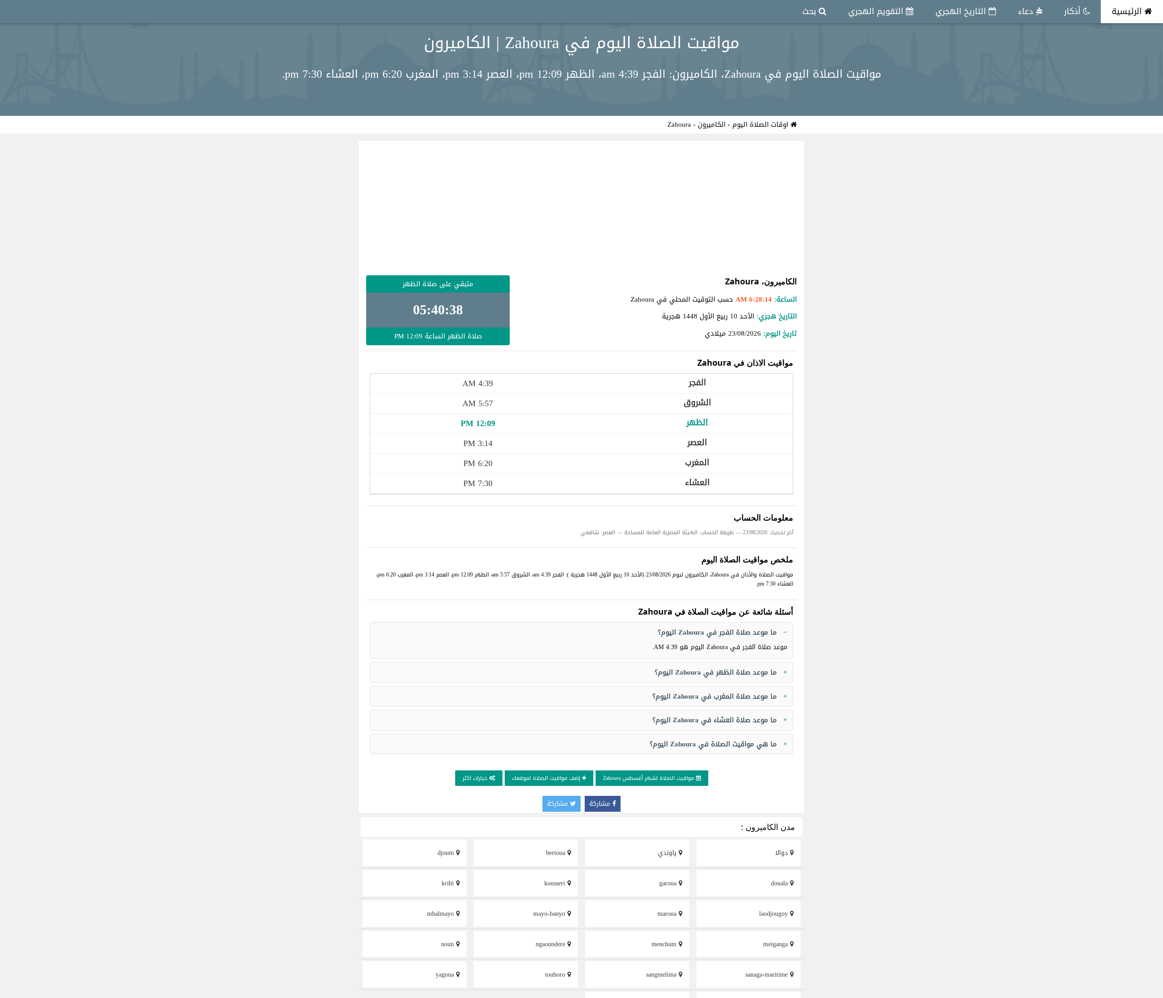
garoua (669, 883)
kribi (449, 883)
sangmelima (662, 974)
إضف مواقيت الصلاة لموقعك (547, 778)
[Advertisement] (581, 208)
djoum (446, 853)
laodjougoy (774, 914)
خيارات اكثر (475, 778)
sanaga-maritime (768, 974)
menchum (665, 944)
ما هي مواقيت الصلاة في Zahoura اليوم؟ (713, 744)
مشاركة (600, 804)
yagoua (446, 974)
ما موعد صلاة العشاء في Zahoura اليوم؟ (714, 720)
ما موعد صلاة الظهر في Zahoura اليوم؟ (716, 672)
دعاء (1027, 11)
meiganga (776, 944)
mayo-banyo (550, 914)
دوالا (782, 853)
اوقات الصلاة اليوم (761, 124)
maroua (668, 914)
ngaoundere (551, 944)
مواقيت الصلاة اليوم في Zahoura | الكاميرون (582, 42)
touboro (556, 974)
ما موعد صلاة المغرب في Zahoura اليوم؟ (714, 696)
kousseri (555, 883)
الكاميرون (712, 124)
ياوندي (668, 853)
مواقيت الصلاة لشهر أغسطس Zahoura (649, 778)
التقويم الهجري (877, 11)
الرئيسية (1128, 11)
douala (780, 883)
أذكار (1073, 11)
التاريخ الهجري (962, 11)
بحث (810, 11)
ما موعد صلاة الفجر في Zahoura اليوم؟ (717, 632)
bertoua (556, 853)
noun (448, 944)
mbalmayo (441, 914)
